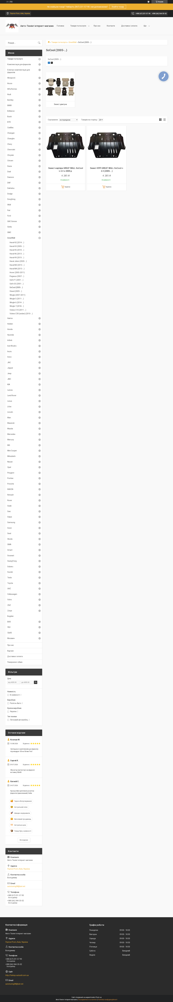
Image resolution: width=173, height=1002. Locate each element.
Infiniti (9, 340)
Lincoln (10, 412)
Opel (9, 467)
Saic (9, 511)
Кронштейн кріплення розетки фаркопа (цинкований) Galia (22, 792)
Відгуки (10, 651)
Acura (9, 83)
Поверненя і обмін (14, 662)
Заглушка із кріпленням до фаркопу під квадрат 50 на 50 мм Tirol (24, 750)
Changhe (11, 139)
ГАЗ (8, 627)
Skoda (9, 539)
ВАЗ (9, 622)
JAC (9, 362)
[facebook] (49, 63)
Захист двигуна (60, 104)
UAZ (9, 589)
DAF (9, 183)
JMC (9, 379)
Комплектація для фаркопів (19, 64)
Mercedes (11, 434)
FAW (9, 205)
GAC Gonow (12, 221)
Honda (10, 329)
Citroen (10, 161)
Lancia (10, 390)
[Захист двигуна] (60, 86)
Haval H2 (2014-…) (17, 242)
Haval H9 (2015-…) (17, 258)
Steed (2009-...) (16, 291)
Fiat (8, 210)
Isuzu (9, 351)
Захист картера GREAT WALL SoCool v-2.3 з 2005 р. (65, 169)
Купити (67, 187)
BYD (9, 122)
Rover (9, 500)
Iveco (9, 357)
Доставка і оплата (129, 26)
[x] (52, 63)
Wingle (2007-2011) (17, 295)
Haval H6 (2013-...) (17, 254)
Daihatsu (10, 188)
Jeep (9, 373)
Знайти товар (118, 7)
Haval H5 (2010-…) (17, 250)
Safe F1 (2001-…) (16, 280)
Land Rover (11, 395)
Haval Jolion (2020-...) (18, 261)
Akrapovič (11, 78)
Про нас (97, 26)
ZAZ (9, 605)
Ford (9, 216)
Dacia (9, 166)
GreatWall (72, 42)
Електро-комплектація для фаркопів (18, 71)
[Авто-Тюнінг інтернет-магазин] (11, 26)
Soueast (10, 556)
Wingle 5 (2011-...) (17, 299)
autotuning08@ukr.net (16, 886)
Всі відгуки (24, 840)
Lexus (9, 401)
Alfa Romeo (12, 89)
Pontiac (10, 478)
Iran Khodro (11, 346)
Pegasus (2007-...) (17, 276)
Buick (9, 117)
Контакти (111, 26)
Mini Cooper (12, 451)
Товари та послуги (78, 26)
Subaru (10, 567)
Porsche (10, 484)
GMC (9, 232)
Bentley (10, 100)
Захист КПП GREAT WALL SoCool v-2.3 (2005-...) (106, 169)
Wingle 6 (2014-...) (17, 302)
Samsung (11, 522)
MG (8, 445)
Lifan (9, 407)
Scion (9, 528)
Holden (10, 324)
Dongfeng (11, 199)
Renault (10, 495)
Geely (9, 227)
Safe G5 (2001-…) (17, 284)
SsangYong (12, 561)
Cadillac (10, 128)
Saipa (9, 517)
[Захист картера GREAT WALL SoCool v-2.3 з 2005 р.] (65, 145)
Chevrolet (11, 150)
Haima (10, 318)
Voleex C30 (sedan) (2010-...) (21, 314)
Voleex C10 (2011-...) (18, 310)
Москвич (11, 638)
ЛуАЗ (9, 633)
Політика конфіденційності (107, 999)
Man (9, 418)
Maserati (10, 423)
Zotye (9, 611)
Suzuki (10, 572)
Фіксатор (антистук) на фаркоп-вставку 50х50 (22, 771)
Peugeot (10, 473)
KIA (8, 384)
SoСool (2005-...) (16, 287)
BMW (9, 105)
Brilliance (11, 111)
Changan (11, 133)
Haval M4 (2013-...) (17, 269)
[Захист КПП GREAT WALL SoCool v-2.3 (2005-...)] (106, 145)
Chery (9, 144)
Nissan (10, 462)
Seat (9, 533)
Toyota (10, 583)
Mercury (10, 440)
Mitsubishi (11, 456)
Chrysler (10, 155)
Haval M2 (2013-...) (17, 265)
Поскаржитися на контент (87, 999)
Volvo (9, 600)
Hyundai (10, 335)
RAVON (10, 489)
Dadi (9, 172)
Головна (60, 26)
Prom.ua (99, 997)
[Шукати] (39, 43)
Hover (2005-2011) (17, 272)
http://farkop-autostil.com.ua (17, 975)
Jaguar (10, 368)
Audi (9, 94)
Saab (9, 506)
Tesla (9, 578)
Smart (9, 550)
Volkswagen (12, 594)
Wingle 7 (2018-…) (17, 306)
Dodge (10, 194)
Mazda (10, 429)
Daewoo (10, 177)
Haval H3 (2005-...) (17, 246)
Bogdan (10, 616)
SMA (9, 544)
